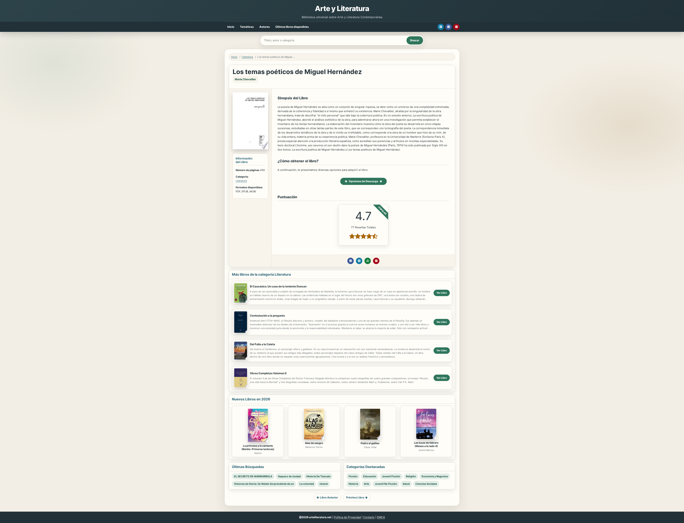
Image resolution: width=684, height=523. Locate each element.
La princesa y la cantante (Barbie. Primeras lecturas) (258, 447)
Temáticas (247, 26)
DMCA (381, 517)
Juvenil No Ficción (386, 483)
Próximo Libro (355, 497)
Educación (369, 476)
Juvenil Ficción (391, 476)
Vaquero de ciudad (289, 476)
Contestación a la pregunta (267, 315)
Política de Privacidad (347, 517)
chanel (324, 483)
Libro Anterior (329, 497)
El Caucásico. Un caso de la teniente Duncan (278, 286)
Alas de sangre (314, 443)
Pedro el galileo (370, 443)
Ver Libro (442, 292)
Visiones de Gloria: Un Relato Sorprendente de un (264, 483)
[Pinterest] (456, 27)
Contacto (369, 517)
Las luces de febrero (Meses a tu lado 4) (426, 444)
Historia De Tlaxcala (318, 476)
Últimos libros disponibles (292, 26)
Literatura (247, 56)
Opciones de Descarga (363, 181)
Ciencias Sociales (426, 483)
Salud (406, 483)
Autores (264, 26)
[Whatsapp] (367, 261)
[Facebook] (448, 27)
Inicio (230, 26)
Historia (353, 483)
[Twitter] (440, 27)
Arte (366, 483)
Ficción (353, 476)
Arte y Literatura (342, 8)
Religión (411, 476)
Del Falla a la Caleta (262, 344)
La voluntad (307, 483)
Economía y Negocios (435, 476)
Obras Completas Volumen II (268, 373)
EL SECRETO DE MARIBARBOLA (253, 476)
